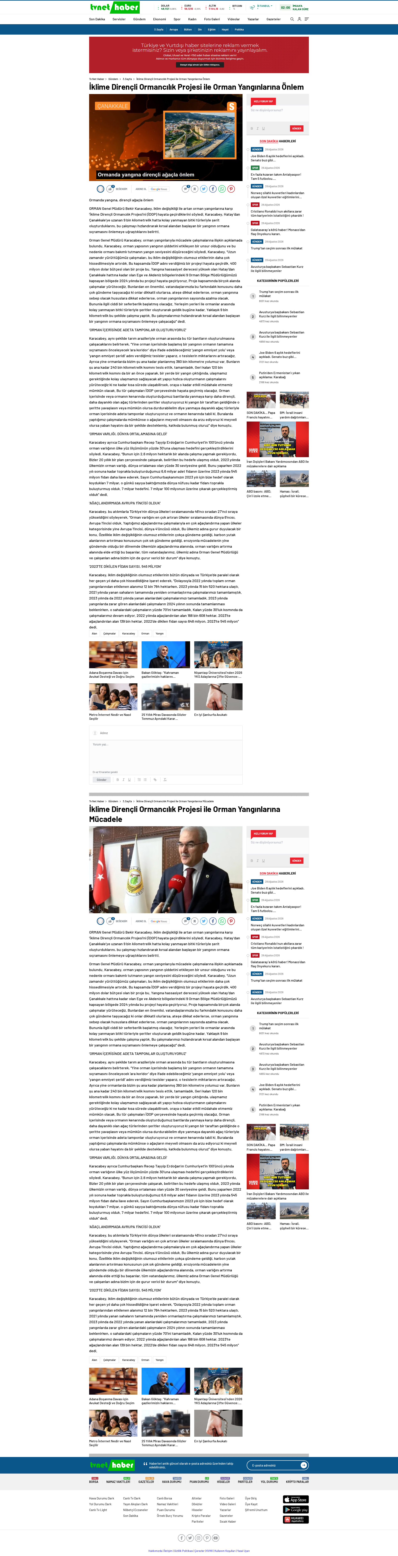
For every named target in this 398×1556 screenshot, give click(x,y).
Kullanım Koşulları (225, 1550)
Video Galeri (228, 1504)
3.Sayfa (158, 29)
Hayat (225, 29)
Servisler (119, 19)
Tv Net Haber (96, 79)
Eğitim (212, 29)
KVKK (209, 1550)
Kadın (192, 19)
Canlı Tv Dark (132, 1498)
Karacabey (128, 633)
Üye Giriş (251, 1498)
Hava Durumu (171, 1480)
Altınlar (197, 1498)
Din (200, 29)
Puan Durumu (199, 1480)
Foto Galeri (212, 19)
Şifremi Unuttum (256, 1510)
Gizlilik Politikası (183, 1550)
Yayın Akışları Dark (135, 1504)
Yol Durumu (269, 1480)
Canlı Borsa (164, 1498)
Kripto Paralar (297, 1480)
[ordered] (139, 779)
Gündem (139, 19)
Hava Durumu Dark (101, 1498)
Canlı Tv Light (98, 1510)
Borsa (93, 1480)
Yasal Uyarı (243, 1550)
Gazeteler (274, 19)
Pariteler (245, 1480)
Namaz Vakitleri (118, 1480)
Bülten (188, 29)
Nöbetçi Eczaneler (135, 1510)
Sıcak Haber (228, 1521)
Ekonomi (159, 19)
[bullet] (145, 779)
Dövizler (197, 1504)
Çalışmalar (109, 633)
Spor (177, 19)
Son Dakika (97, 19)
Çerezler (200, 1550)
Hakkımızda (155, 1550)
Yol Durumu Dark (100, 1504)
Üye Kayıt (251, 1504)
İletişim (168, 1550)
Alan (94, 633)
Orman (145, 633)
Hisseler (223, 1480)
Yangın (160, 633)
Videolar (234, 19)
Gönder (102, 780)
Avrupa (174, 29)
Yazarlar (253, 19)
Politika (239, 29)
